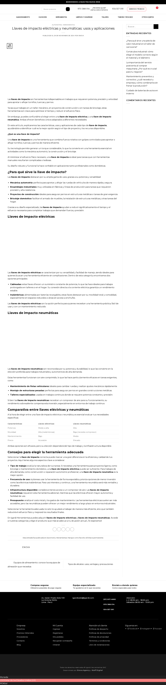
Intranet (56, 645)
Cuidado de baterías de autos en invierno (142, 92)
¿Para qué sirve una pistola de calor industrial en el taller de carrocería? (140, 44)
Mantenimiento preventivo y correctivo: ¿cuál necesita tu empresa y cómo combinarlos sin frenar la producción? (142, 81)
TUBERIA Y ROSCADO (125, 17)
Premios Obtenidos (25, 633)
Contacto (21, 641)
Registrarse (58, 633)
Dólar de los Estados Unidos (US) (20, 680)
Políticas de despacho (98, 629)
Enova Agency (83, 670)
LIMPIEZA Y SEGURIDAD (84, 17)
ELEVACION (43, 17)
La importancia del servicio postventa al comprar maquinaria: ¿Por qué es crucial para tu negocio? (141, 67)
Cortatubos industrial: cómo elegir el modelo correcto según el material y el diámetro (142, 55)
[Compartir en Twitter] (59, 529)
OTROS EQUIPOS (148, 17)
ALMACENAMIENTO (23, 17)
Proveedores (22, 637)
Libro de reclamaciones (99, 645)
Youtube (158, 629)
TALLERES (105, 17)
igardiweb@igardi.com (83, 598)
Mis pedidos (58, 637)
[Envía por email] (63, 529)
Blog (19, 645)
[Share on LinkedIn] (72, 529)
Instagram (146, 629)
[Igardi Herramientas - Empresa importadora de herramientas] (23, 9)
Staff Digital (97, 670)
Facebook (133, 629)
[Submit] (156, 26)
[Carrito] (155, 9)
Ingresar (56, 629)
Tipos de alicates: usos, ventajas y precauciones (90, 564)
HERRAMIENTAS (61, 17)
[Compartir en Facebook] (55, 529)
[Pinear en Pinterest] (68, 529)
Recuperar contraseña (62, 641)
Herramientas (69, 25)
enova (81, 35)
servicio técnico (136, 9)
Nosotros (21, 629)
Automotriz (57, 25)
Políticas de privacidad (99, 637)
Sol (5, 683)
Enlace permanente (95, 538)
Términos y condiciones (99, 641)
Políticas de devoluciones (100, 633)
